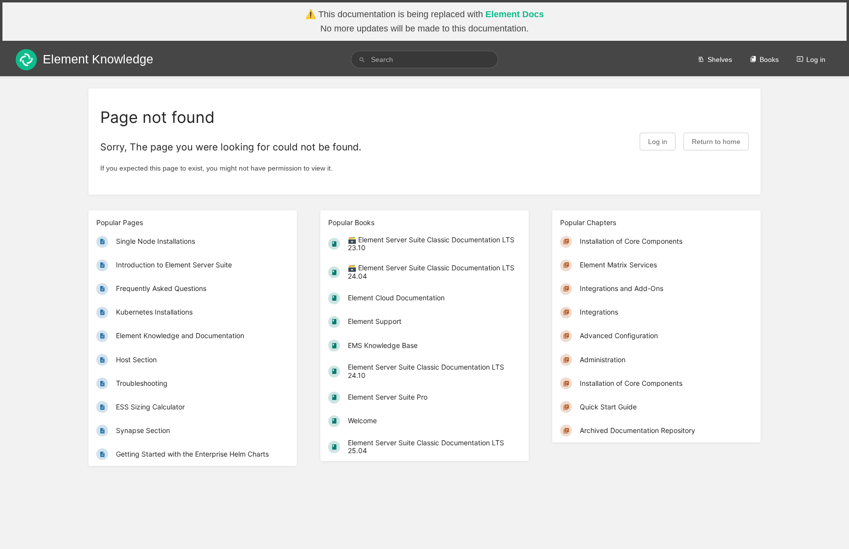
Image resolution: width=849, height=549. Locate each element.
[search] (424, 59)
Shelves (720, 59)
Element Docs (514, 14)
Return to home (716, 141)
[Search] (362, 60)
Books (769, 59)
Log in (815, 59)
